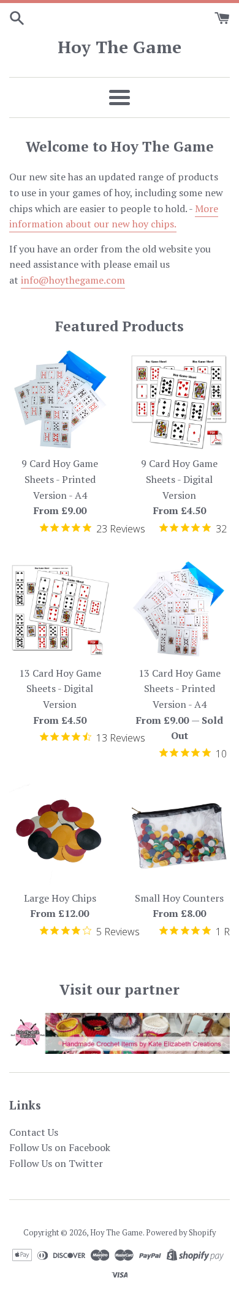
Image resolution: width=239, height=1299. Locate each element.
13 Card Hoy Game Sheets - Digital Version (60, 688)
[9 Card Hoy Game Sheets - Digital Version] (179, 399)
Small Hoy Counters (179, 898)
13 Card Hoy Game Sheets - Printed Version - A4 (179, 688)
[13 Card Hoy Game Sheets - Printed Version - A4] (179, 609)
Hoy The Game (119, 46)
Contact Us (33, 1132)
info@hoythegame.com (73, 280)
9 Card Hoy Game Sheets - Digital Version (179, 479)
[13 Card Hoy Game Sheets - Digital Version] (59, 609)
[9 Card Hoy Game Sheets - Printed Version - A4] (59, 399)
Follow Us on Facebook (59, 1147)
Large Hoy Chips (60, 898)
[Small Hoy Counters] (179, 834)
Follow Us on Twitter (56, 1163)
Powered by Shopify (181, 1232)
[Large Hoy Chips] (59, 834)
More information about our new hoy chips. (113, 216)
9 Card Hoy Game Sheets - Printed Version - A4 (59, 479)
